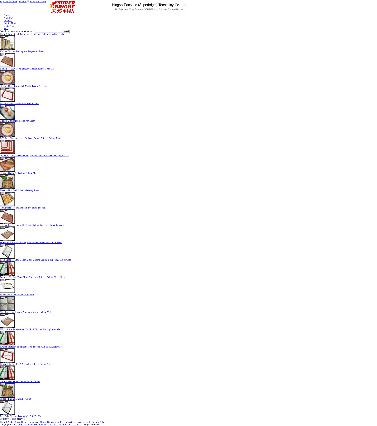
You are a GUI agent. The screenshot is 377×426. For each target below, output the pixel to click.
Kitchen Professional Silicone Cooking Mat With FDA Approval (30, 346)
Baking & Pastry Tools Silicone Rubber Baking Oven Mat (27, 68)
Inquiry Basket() (38, 1)
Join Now (12, 1)
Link (88, 422)
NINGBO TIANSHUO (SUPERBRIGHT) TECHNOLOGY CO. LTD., (46, 424)
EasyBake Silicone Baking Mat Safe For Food (21, 416)
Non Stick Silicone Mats (19, 34)
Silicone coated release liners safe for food (19, 103)
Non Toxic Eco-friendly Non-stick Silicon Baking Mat (25, 312)
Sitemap (23, 1)
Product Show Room (17, 422)
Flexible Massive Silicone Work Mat (17, 294)
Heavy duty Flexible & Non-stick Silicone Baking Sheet (26, 364)
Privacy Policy (98, 422)
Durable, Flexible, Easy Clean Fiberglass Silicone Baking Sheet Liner (32, 277)
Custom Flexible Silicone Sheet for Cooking (20, 381)
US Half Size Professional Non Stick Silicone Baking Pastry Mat (30, 329)
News (43, 422)
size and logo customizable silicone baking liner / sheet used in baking (32, 225)
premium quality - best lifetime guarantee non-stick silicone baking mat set (34, 155)
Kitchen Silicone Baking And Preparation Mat (21, 51)
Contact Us (70, 422)
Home (3, 34)
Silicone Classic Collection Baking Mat (18, 173)
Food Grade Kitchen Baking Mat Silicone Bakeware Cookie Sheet (31, 242)
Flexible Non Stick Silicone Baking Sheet (19, 190)
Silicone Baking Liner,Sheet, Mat (48, 34)
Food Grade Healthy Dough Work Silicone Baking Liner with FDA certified (35, 260)
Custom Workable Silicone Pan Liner (17, 121)
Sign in (3, 1)
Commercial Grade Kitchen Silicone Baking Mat (22, 207)
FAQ (6, 28)
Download (33, 422)
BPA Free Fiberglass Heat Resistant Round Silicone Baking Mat (30, 138)
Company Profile (55, 422)
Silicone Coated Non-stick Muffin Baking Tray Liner (24, 86)
